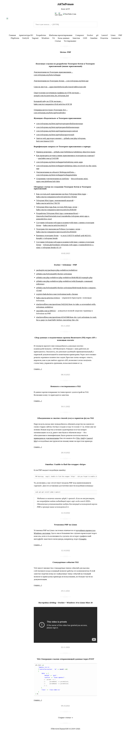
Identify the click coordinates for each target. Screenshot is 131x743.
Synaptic (82, 539)
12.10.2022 (65, 513)
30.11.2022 (65, 406)
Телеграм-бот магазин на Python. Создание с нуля (58, 229)
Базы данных (63, 38)
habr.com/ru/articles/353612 (48, 298)
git (97, 35)
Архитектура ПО (26, 35)
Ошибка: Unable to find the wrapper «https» (65, 464)
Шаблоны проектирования (60, 35)
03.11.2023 (65, 326)
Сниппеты (115, 38)
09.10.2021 (65, 705)
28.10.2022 (65, 452)
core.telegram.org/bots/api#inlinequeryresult (55, 134)
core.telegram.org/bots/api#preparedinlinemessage (57, 127)
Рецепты (104, 38)
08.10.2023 (65, 374)
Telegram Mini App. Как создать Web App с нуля (56, 207)
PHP (120, 35)
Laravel (105, 35)
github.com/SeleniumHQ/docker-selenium (54, 274)
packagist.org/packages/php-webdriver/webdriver (56, 270)
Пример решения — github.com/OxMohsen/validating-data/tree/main (65, 152)
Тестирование (70, 41)
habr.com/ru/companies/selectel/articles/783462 (56, 196)
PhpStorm (15, 38)
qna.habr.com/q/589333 (46, 310)
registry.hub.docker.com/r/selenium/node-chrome (57, 294)
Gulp (82, 438)
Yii (53, 38)
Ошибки (93, 38)
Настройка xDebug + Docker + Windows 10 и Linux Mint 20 (65, 602)
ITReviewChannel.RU (60, 728)
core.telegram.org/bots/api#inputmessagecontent (57, 131)
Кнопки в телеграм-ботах (47, 235)
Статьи (58, 41)
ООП (85, 38)
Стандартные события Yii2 (66, 562)
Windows (45, 38)
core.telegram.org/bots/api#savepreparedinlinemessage (59, 123)
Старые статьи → (65, 717)
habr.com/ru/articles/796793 (48, 203)
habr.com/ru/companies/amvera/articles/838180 (56, 209)
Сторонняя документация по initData (52, 178)
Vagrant (35, 38)
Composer (79, 35)
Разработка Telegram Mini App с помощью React (57, 213)
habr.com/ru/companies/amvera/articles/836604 (56, 232)
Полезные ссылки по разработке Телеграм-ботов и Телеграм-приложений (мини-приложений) (65, 64)
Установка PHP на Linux (65, 524)
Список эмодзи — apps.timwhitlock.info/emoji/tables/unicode (60, 86)
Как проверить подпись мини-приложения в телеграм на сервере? (65, 155)
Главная (12, 35)
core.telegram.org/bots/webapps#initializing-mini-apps (59, 162)
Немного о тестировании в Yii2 (65, 386)
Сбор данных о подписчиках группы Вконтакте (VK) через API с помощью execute (65, 338)
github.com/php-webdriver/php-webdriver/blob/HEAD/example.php (64, 277)
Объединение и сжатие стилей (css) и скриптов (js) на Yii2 (65, 418)
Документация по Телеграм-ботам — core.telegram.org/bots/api (61, 81)
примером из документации (46, 438)
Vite (78, 438)
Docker (90, 35)
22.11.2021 (65, 647)
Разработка (41, 35)
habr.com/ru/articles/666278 (55, 225)
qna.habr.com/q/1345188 (48, 158)
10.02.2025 (65, 253)
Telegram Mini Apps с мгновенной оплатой (54, 200)
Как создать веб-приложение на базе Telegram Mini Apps (61, 194)
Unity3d (25, 38)
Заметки (76, 38)
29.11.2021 (65, 591)
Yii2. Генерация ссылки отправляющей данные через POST (65, 659)
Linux (113, 35)
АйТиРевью (65, 4)
